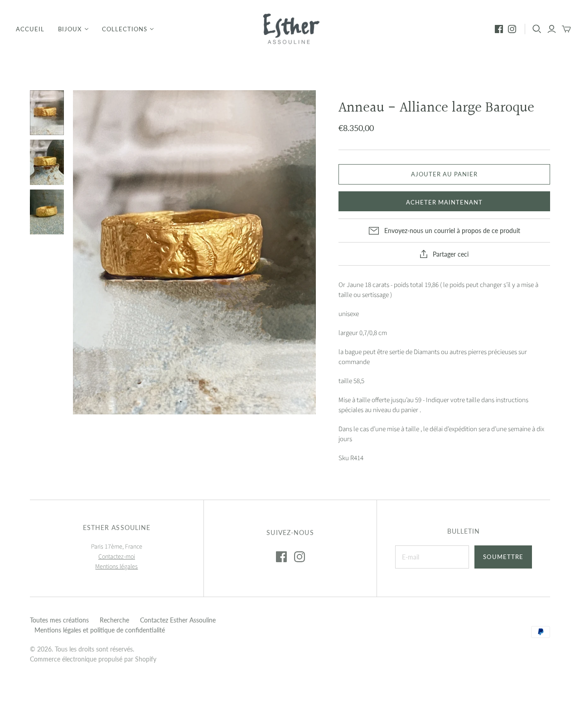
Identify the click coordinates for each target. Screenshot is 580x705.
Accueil (30, 29)
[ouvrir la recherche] (536, 29)
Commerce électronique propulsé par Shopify (93, 659)
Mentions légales (116, 566)
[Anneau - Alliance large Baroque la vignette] (47, 113)
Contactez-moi (116, 556)
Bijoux (70, 29)
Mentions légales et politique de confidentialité (99, 630)
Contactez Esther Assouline (178, 620)
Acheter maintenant (444, 202)
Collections (124, 29)
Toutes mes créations (59, 620)
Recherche (114, 620)
